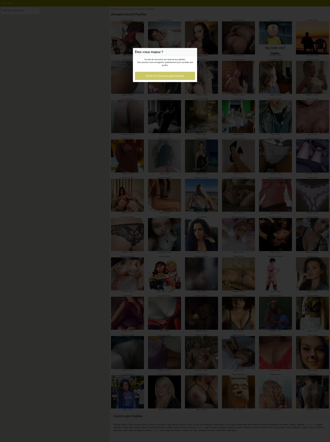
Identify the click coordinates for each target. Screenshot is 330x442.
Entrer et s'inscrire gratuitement (165, 75)
